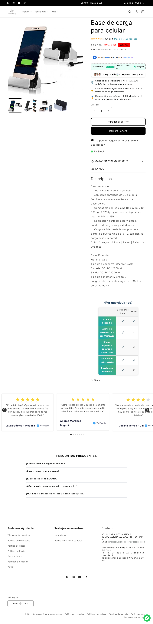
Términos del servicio (18, 535)
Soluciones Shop (40, 614)
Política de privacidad (96, 614)
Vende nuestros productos (68, 540)
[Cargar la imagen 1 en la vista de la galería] (15, 105)
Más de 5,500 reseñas (125, 39)
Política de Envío (16, 551)
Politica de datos (16, 545)
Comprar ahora (118, 130)
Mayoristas (60, 535)
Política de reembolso (18, 540)
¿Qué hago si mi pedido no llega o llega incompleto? (55, 493)
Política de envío (138, 614)
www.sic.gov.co (55, 614)
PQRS (10, 567)
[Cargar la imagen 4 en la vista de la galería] (61, 105)
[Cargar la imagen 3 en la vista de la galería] (45, 105)
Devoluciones (14, 556)
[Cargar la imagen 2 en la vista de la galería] (30, 105)
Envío (93, 49)
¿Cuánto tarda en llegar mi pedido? (45, 463)
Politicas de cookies (18, 561)
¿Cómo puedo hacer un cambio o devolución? (51, 486)
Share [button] (97, 380)
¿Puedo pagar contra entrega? (42, 471)
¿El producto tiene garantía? (42, 479)
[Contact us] (147, 618)
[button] (27, 12)
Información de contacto (135, 617)
